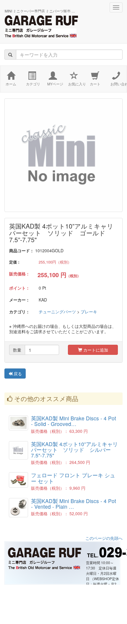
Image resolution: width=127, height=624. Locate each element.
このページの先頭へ (104, 538)
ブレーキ (89, 312)
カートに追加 (95, 350)
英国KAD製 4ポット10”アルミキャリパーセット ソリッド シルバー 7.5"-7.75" (74, 449)
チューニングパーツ (57, 312)
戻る (17, 373)
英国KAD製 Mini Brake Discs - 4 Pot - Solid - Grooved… (73, 420)
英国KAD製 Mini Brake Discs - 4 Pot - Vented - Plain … (73, 503)
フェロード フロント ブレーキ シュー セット (73, 477)
